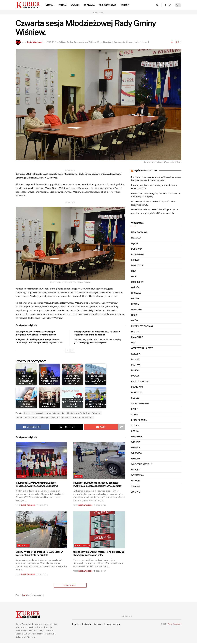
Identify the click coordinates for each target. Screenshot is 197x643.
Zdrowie (135, 492)
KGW (133, 271)
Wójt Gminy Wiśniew (82, 417)
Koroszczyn (137, 282)
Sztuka (135, 431)
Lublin (78, 476)
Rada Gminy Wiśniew (27, 417)
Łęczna (135, 304)
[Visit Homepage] (28, 5)
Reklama (97, 624)
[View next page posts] (73, 351)
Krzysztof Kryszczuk (33, 413)
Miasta (49, 5)
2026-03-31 (43, 574)
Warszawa (136, 436)
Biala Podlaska (82, 545)
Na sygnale (23, 545)
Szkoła (135, 425)
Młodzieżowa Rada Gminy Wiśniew (83, 413)
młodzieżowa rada (55, 413)
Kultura (135, 298)
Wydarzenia (119, 42)
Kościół (135, 287)
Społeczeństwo (108, 5)
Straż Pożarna (139, 420)
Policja (62, 5)
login (24, 595)
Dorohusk (136, 249)
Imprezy (22, 476)
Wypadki (75, 5)
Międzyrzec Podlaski (142, 326)
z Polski (135, 486)
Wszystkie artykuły (105, 42)
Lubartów (136, 309)
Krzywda (136, 293)
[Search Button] (157, 5)
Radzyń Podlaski (140, 381)
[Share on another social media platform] (121, 427)
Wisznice (135, 447)
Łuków (134, 320)
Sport (134, 409)
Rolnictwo (137, 387)
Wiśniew (92, 42)
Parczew (135, 354)
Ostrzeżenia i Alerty (142, 348)
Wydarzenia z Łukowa (145, 170)
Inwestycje (137, 265)
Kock (133, 276)
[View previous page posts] (67, 351)
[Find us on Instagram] (170, 5)
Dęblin (134, 243)
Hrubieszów (137, 254)
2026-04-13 (43, 505)
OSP (133, 342)
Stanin (134, 414)
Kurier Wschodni (34, 42)
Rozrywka (89, 5)
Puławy (135, 375)
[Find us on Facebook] (165, 5)
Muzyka (135, 331)
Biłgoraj (136, 237)
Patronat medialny (112, 624)
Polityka (62, 42)
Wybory (135, 469)
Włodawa (136, 453)
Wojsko (135, 458)
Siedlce (70, 42)
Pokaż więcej (70, 585)
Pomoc (135, 370)
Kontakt (125, 5)
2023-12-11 (51, 42)
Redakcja (86, 624)
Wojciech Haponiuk (60, 417)
